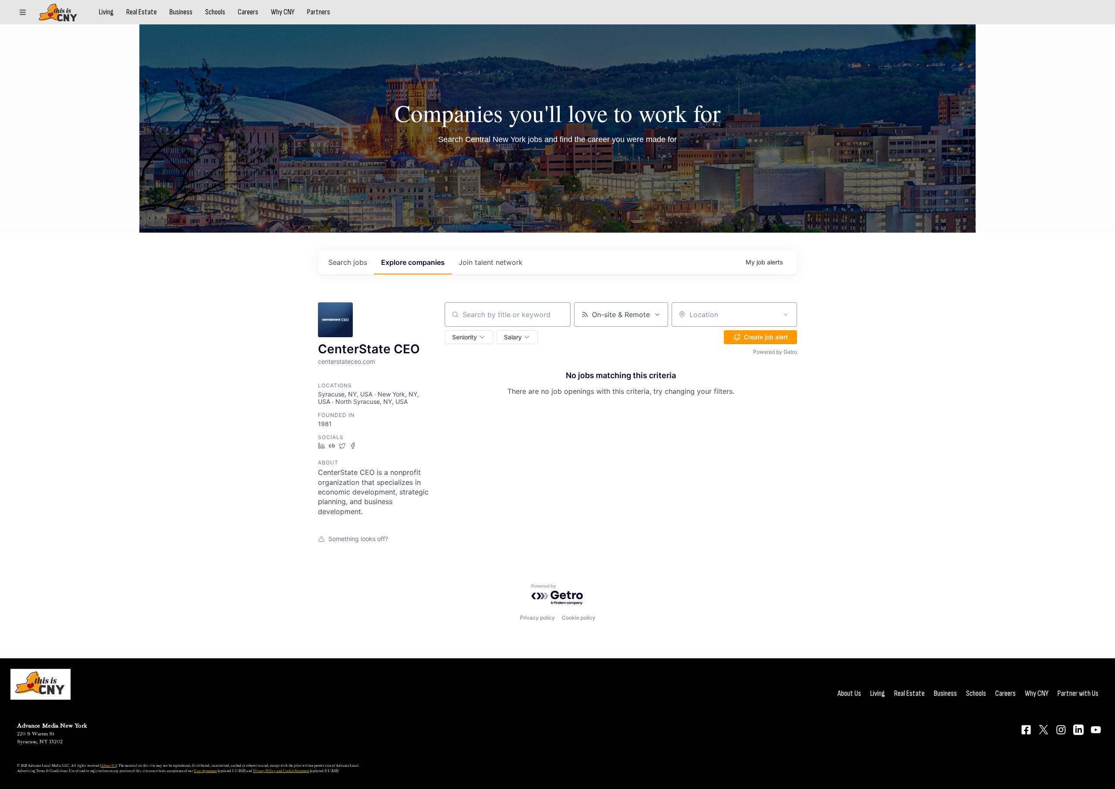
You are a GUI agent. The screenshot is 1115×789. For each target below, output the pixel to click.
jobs (347, 262)
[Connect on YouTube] (1096, 729)
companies (413, 262)
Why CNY (282, 12)
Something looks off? (358, 538)
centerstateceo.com (346, 361)
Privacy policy (537, 617)
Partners (318, 12)
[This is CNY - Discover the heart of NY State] (58, 12)
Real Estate (141, 12)
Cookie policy (578, 617)
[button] (469, 337)
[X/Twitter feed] (1043, 729)
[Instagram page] (1061, 729)
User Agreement (205, 771)
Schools (215, 12)
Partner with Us (1078, 693)
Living (106, 12)
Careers (248, 12)
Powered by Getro (775, 352)
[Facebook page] (1026, 729)
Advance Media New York (52, 725)
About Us (849, 693)
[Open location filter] (785, 314)
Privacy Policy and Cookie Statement (281, 771)
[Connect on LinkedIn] (1078, 729)
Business (181, 12)
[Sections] (23, 12)
